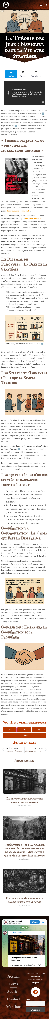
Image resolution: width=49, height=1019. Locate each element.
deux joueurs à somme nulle (18, 211)
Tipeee (24, 735)
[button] (41, 5)
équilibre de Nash (33, 218)
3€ (24, 729)
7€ (39, 729)
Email (28, 1000)
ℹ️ (43, 114)
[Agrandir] (41, 318)
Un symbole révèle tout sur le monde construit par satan (24, 900)
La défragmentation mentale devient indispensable (24, 800)
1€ (10, 729)
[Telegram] (35, 992)
